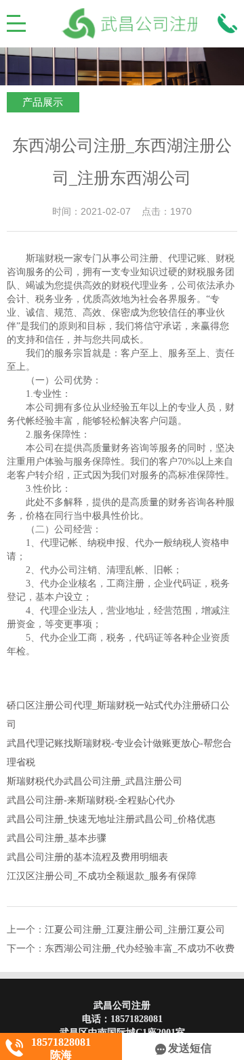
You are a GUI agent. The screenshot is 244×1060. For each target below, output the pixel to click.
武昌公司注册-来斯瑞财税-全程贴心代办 (91, 800)
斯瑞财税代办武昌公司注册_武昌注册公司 (94, 781)
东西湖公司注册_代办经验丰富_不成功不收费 (140, 949)
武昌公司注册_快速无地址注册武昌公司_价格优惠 (111, 819)
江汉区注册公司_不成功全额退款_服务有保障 (102, 876)
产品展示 (42, 102)
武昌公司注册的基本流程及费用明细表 (87, 857)
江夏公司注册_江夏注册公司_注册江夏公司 (135, 930)
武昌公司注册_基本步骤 (56, 838)
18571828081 (136, 1019)
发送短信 (189, 1048)
